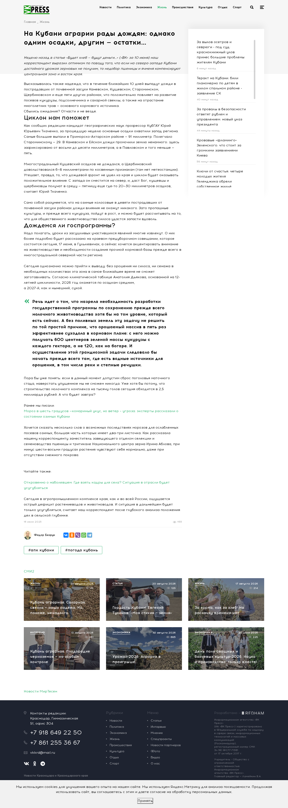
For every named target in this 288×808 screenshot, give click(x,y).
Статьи (156, 720)
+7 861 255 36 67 (55, 742)
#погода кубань (81, 550)
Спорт (237, 7)
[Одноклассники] (71, 535)
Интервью (158, 727)
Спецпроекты (161, 739)
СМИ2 (29, 571)
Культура (206, 7)
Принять (145, 801)
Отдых (222, 7)
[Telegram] (89, 535)
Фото (155, 751)
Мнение (157, 733)
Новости (106, 7)
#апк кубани (41, 550)
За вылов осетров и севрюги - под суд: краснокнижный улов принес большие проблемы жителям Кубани (220, 52)
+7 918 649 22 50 (56, 732)
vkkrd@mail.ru (42, 753)
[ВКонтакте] (66, 535)
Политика (124, 7)
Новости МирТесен (40, 691)
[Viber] (77, 535)
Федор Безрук (44, 535)
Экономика (144, 7)
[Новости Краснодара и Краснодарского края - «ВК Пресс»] (37, 9)
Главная (30, 22)
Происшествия (182, 7)
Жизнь (162, 7)
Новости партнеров (166, 745)
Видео (155, 757)
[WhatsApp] (83, 535)
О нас (155, 763)
